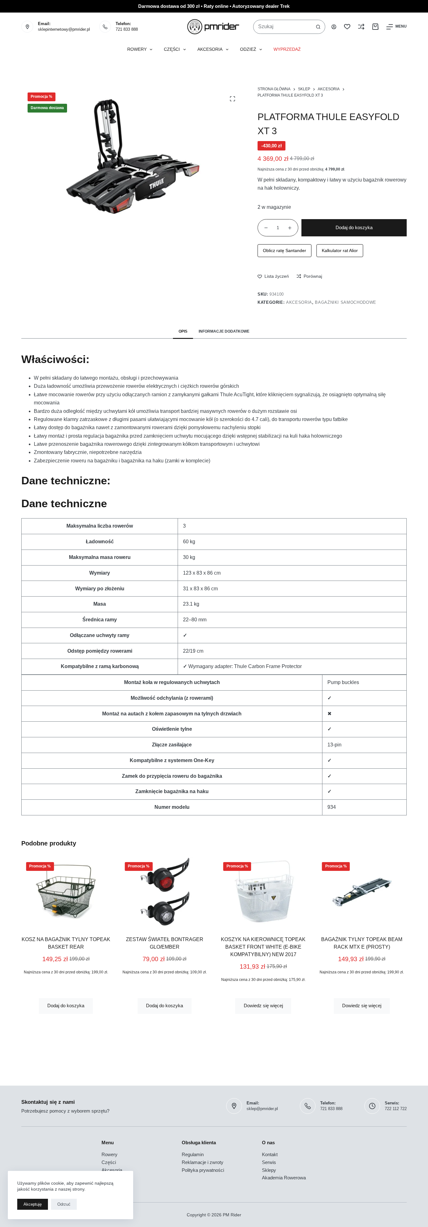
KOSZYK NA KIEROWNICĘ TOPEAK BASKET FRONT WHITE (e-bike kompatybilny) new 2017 (263, 947)
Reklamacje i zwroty (202, 1162)
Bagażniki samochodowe (345, 302)
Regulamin (193, 1154)
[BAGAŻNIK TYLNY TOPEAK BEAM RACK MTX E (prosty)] (362, 891)
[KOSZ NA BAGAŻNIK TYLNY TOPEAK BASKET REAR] (66, 891)
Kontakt (270, 1154)
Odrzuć (63, 1204)
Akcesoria (209, 49)
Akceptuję (32, 1204)
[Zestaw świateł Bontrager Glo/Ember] (164, 891)
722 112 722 (396, 1108)
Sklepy (269, 1170)
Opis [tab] (183, 331)
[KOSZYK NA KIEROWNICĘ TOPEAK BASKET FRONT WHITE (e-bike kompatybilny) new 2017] (263, 891)
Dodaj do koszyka (354, 227)
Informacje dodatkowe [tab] (224, 331)
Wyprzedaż (287, 49)
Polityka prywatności (203, 1170)
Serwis (269, 1162)
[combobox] (282, 27)
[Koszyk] (375, 27)
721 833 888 (127, 29)
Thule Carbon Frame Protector (268, 666)
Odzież (248, 49)
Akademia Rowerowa (284, 1177)
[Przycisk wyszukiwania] (318, 27)
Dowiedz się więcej (263, 1005)
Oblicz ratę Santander (284, 250)
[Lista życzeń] (347, 27)
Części (172, 49)
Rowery (137, 49)
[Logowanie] (333, 26)
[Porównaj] (361, 27)
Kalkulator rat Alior (340, 250)
